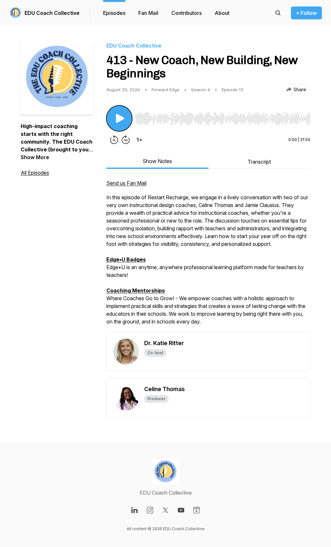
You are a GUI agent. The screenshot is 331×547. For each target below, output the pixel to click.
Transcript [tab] (259, 162)
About (222, 13)
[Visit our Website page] (196, 510)
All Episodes (35, 173)
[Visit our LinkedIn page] (134, 510)
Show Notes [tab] (157, 161)
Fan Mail (148, 13)
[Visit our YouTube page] (181, 510)
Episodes (114, 13)
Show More (35, 157)
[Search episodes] (278, 13)
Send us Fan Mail (126, 183)
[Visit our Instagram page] (150, 510)
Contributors (186, 13)
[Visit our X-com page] (165, 510)
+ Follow (306, 13)
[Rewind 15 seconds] (114, 139)
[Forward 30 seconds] (125, 139)
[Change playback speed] (139, 139)
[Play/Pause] (119, 118)
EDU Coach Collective (52, 13)
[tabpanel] (208, 255)
